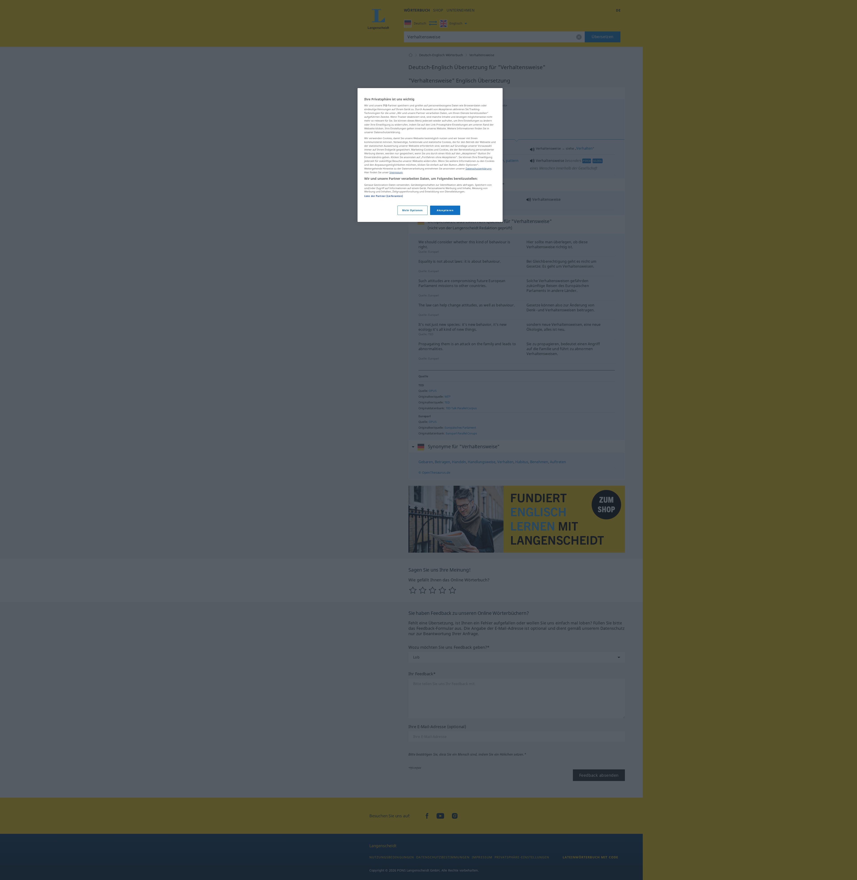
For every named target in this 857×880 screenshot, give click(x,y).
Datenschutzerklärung (478, 168)
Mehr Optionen (412, 210)
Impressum (396, 172)
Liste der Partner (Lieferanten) (383, 196)
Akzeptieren (445, 210)
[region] (430, 155)
